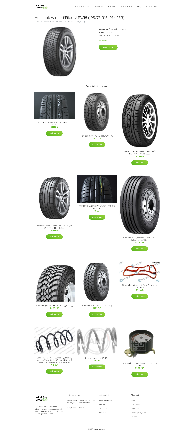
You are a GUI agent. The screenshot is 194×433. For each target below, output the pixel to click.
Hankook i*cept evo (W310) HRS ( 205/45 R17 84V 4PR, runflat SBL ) (140, 152)
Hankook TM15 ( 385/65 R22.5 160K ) (97, 306)
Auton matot (126, 6)
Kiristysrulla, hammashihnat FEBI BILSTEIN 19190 (140, 364)
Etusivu (37, 22)
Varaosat (112, 6)
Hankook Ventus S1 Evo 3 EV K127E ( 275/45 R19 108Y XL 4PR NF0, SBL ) (54, 227)
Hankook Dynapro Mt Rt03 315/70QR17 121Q (54, 306)
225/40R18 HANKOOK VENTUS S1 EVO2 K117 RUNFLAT (97, 207)
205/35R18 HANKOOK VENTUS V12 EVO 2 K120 (54, 123)
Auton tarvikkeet (83, 6)
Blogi (139, 6)
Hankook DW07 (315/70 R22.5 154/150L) (97, 136)
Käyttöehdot (136, 408)
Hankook (122, 29)
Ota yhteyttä (135, 404)
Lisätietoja (108, 47)
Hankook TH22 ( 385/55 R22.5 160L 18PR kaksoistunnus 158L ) (139, 239)
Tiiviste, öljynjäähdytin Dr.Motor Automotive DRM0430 (139, 286)
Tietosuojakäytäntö (138, 413)
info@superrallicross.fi (75, 408)
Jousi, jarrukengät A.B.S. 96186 (97, 358)
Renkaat (99, 6)
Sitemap (134, 417)
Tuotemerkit (151, 6)
